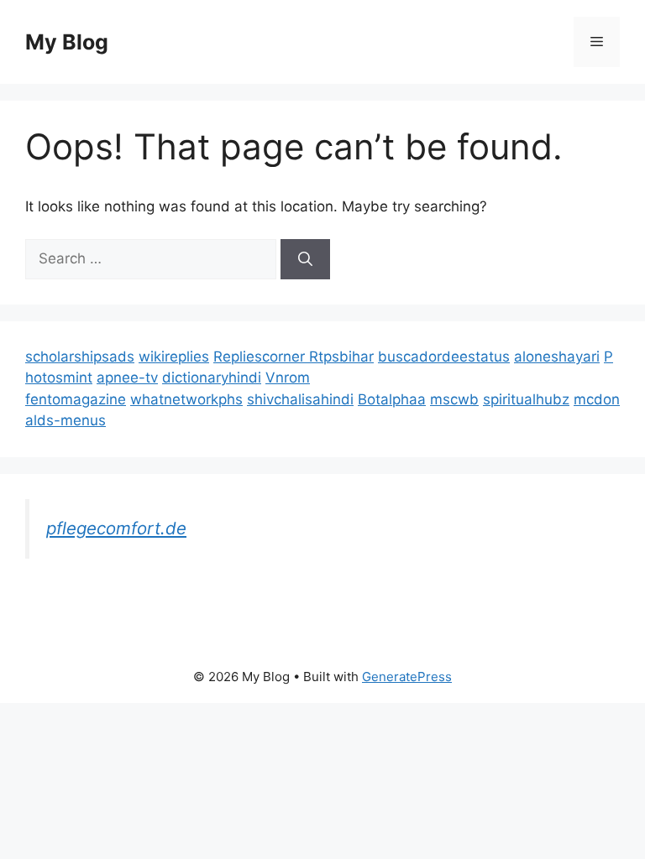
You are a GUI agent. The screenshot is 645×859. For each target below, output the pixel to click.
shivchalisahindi (300, 399)
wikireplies (174, 356)
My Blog (66, 42)
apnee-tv (127, 377)
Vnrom (287, 377)
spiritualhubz (526, 399)
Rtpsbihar (341, 356)
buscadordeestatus (444, 356)
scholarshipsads (79, 356)
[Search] (305, 259)
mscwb (454, 399)
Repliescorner (261, 356)
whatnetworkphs (186, 399)
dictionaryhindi (211, 377)
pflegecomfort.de (116, 528)
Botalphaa (392, 399)
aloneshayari (557, 356)
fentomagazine (75, 399)
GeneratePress (407, 677)
